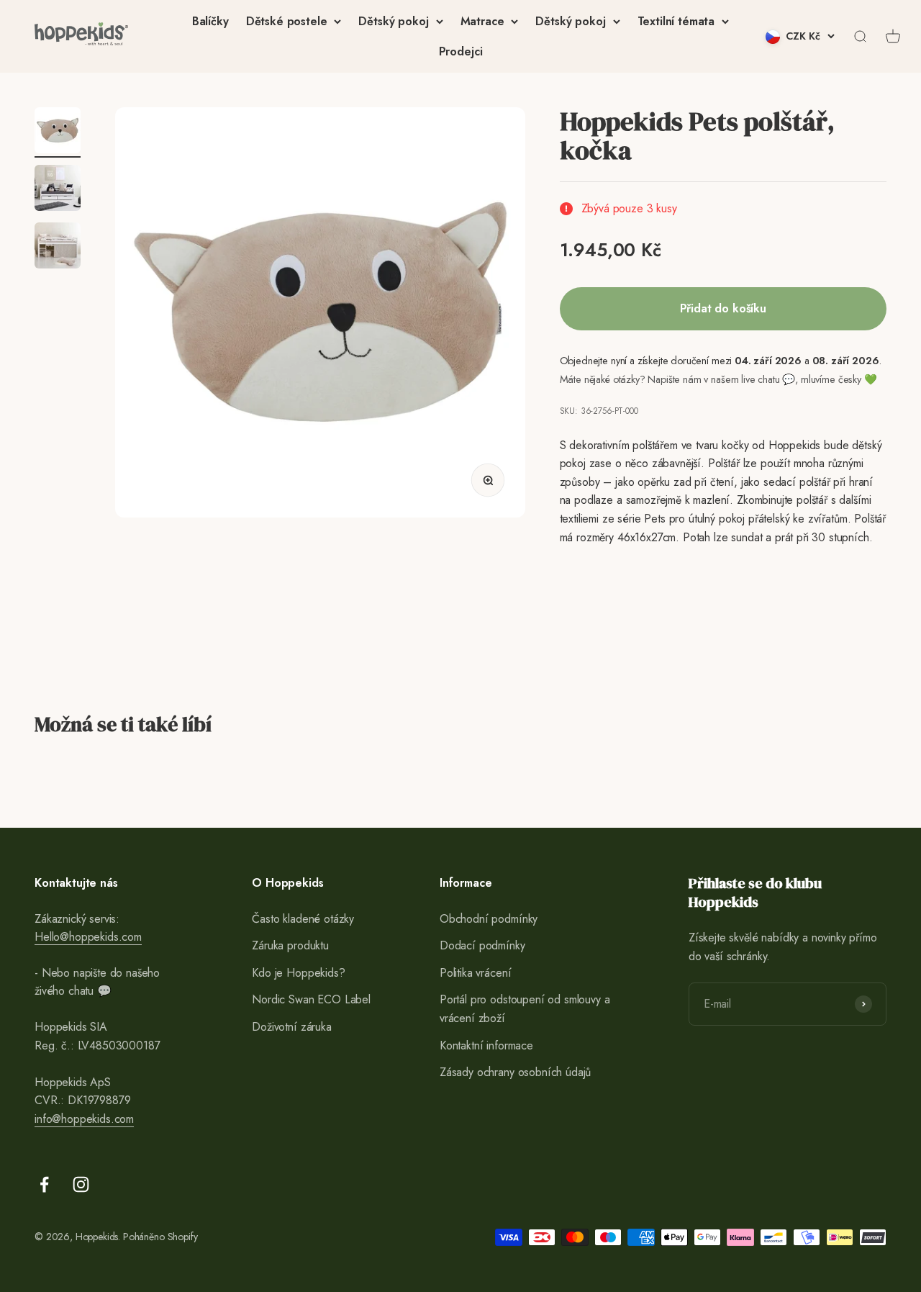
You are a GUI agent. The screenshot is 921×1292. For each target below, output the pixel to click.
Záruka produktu (290, 945)
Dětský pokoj (393, 21)
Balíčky (210, 21)
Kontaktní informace (486, 1045)
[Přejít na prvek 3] (58, 247)
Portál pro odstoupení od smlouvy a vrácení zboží (525, 1008)
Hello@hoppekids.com (88, 937)
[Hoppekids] (81, 36)
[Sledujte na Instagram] (81, 1184)
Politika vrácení (475, 973)
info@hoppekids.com (84, 1119)
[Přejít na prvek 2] (58, 190)
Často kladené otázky (303, 919)
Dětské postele (286, 21)
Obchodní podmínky (488, 919)
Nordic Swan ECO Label (311, 999)
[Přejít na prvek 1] (58, 132)
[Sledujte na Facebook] (44, 1184)
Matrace (482, 21)
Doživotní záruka (291, 1026)
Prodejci (461, 51)
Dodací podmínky (482, 945)
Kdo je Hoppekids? (298, 973)
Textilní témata (676, 21)
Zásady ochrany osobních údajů (515, 1072)
